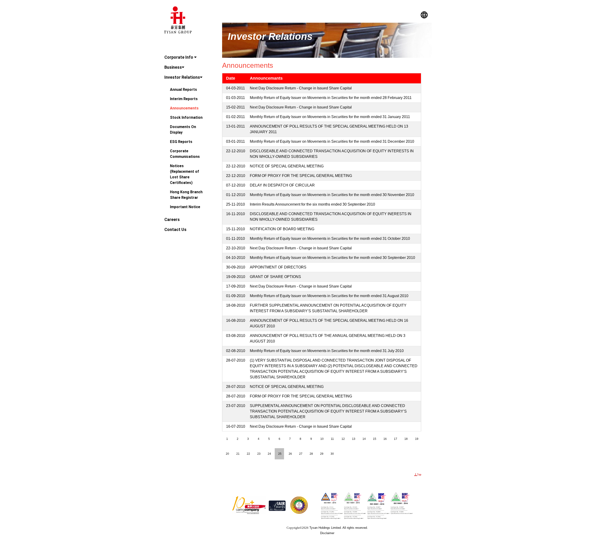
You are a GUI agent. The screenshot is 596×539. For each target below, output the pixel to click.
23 (259, 453)
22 (248, 453)
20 (227, 453)
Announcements (184, 108)
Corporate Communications (185, 154)
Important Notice (185, 207)
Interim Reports (184, 99)
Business (173, 67)
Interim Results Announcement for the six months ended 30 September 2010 (312, 204)
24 (269, 453)
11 (332, 439)
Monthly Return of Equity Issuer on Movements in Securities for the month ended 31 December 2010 (332, 141)
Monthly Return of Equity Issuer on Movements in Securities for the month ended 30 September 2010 (332, 258)
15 (374, 439)
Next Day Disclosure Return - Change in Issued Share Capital (301, 88)
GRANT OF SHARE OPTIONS (275, 277)
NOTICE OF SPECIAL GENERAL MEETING (287, 166)
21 (238, 453)
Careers (172, 219)
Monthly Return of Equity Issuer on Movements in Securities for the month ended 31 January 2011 (330, 117)
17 (395, 439)
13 (353, 439)
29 (321, 453)
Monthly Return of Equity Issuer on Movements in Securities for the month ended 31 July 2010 (327, 351)
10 (322, 439)
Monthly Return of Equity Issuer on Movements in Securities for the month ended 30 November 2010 (332, 195)
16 (385, 439)
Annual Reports (183, 89)
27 (300, 453)
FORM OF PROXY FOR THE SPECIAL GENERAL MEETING (301, 176)
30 (332, 453)
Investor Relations (182, 77)
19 (416, 439)
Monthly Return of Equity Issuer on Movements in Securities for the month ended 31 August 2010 (329, 296)
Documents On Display (183, 130)
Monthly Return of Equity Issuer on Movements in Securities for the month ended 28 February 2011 (331, 98)
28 (311, 453)
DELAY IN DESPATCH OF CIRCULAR (282, 185)
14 (364, 439)
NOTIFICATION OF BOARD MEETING (282, 229)
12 (343, 439)
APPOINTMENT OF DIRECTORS (278, 267)
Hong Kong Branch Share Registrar (186, 195)
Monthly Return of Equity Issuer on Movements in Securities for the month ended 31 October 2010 (330, 239)
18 (406, 439)
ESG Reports (181, 141)
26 (290, 453)
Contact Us (175, 229)
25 (279, 453)
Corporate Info (179, 57)
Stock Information (186, 117)
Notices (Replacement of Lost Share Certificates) (184, 174)
